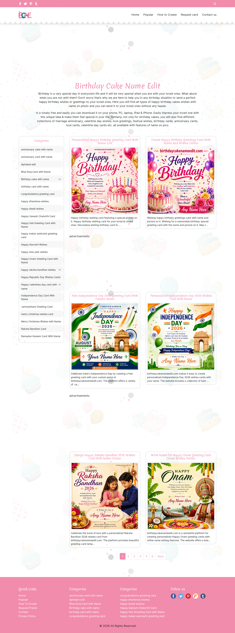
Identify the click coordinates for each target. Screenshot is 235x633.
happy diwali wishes (32, 208)
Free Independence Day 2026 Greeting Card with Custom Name (105, 297)
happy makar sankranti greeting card (39, 235)
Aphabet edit (28, 164)
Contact (23, 612)
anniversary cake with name (37, 149)
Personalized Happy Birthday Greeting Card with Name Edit (105, 141)
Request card (189, 14)
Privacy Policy (27, 616)
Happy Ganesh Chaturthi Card (38, 216)
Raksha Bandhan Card (33, 328)
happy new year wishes (34, 251)
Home (135, 14)
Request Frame (28, 607)
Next (161, 556)
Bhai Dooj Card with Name (36, 171)
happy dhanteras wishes (35, 201)
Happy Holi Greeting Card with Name (38, 225)
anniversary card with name (36, 156)
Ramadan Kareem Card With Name (40, 336)
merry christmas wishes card (37, 314)
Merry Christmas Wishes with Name (41, 321)
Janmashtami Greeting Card (37, 306)
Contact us (209, 14)
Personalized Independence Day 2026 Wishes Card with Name (181, 297)
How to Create (167, 14)
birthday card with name (35, 186)
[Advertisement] (117, 48)
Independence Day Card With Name (38, 297)
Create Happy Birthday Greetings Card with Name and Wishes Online (181, 141)
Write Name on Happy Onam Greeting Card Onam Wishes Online (181, 456)
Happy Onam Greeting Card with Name (39, 260)
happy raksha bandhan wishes (38, 269)
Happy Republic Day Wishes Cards (40, 277)
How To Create (28, 603)
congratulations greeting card (38, 193)
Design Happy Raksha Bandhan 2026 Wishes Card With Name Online (104, 456)
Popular (148, 14)
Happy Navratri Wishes (34, 244)
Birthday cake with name (35, 179)
